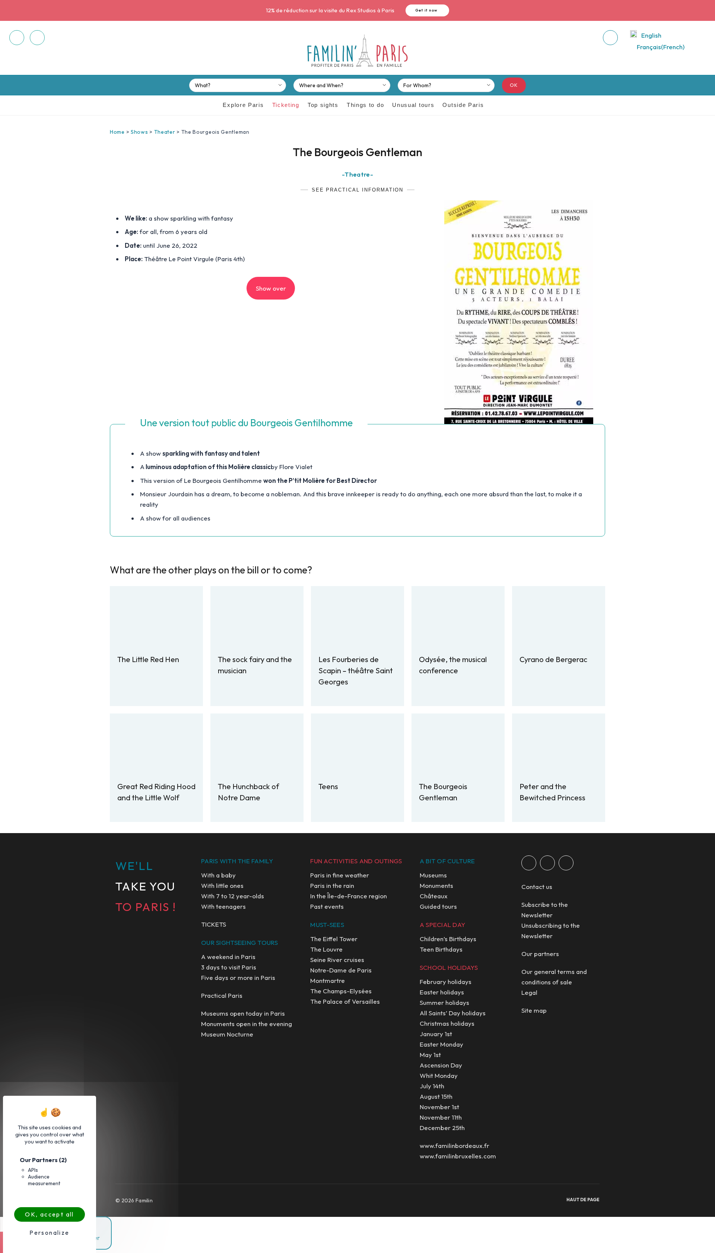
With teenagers (223, 906)
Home (117, 132)
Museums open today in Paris (243, 1013)
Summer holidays (444, 1002)
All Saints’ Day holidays (453, 1013)
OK (514, 85)
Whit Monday (439, 1075)
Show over (271, 288)
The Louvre (326, 949)
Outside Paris (463, 105)
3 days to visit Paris (228, 967)
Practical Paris (221, 995)
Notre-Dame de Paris (341, 970)
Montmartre (327, 980)
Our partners (540, 954)
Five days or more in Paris (238, 977)
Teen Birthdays (441, 949)
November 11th (441, 1117)
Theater (164, 132)
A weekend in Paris (228, 957)
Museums (433, 875)
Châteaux (434, 896)
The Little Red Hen (148, 659)
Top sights (323, 105)
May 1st (430, 1055)
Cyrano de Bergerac (553, 659)
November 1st (439, 1107)
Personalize (49, 1232)
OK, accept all (49, 1214)
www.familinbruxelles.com (458, 1156)
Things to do (365, 105)
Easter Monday (441, 1044)
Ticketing (285, 105)
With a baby (218, 875)
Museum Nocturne (227, 1034)
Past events (327, 906)
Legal (529, 992)
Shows (139, 132)
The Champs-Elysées (341, 991)
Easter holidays (442, 992)
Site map (534, 1010)
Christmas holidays (447, 1023)
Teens (328, 786)
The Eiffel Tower (334, 939)
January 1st (436, 1034)
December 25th (442, 1128)
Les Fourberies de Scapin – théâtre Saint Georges (355, 670)
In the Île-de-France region (348, 896)
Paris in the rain (332, 885)
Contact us (536, 886)
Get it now (426, 10)
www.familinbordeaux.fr (454, 1145)
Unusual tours (413, 105)
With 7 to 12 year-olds (232, 896)
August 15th (436, 1096)
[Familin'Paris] (357, 51)
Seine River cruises (337, 960)
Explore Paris (243, 105)
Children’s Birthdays (448, 939)
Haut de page (583, 1199)
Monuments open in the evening (246, 1024)
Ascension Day (441, 1065)
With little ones (222, 885)
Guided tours (438, 906)
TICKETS (213, 924)
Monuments (436, 885)
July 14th (432, 1086)
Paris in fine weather (339, 875)
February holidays (445, 981)
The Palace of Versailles (345, 1001)
